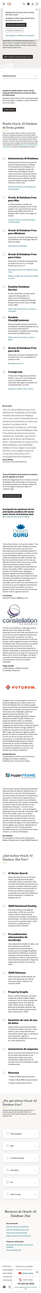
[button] (4, 4)
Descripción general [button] (9, 76)
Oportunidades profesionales (11, 1273)
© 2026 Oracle (7, 1266)
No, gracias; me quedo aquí (14, 30)
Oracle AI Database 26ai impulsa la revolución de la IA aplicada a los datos (20, 475)
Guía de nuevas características (17, 1227)
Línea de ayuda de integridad (11, 1280)
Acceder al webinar (9, 109)
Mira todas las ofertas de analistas (16, 516)
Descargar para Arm (15, 363)
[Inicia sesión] (32, 4)
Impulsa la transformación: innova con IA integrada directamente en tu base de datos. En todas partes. (19, 92)
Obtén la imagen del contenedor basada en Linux (17, 57)
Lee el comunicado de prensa (12, 496)
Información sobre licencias (16, 1233)
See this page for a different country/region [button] (20, 35)
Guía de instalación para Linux (17, 1230)
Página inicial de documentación (18, 1236)
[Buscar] (24, 4)
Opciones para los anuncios (24, 1270)
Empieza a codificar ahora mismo (20, 389)
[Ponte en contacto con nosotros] (37, 4)
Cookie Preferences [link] (8, 1270)
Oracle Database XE (13, 1250)
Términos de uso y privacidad (24, 1266)
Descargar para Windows (17, 246)
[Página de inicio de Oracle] (9, 4)
